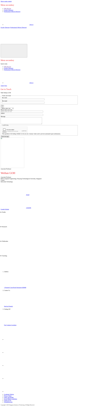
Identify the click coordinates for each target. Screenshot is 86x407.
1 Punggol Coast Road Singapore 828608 (15, 287)
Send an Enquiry (8, 306)
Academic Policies (9, 394)
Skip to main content (6, 1)
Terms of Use (7, 400)
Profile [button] (4, 212)
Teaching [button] (4, 255)
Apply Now (4, 85)
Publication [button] (5, 241)
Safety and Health (9, 397)
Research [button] (4, 226)
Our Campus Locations (10, 325)
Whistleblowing (8, 402)
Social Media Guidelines (10, 399)
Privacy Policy (8, 396)
